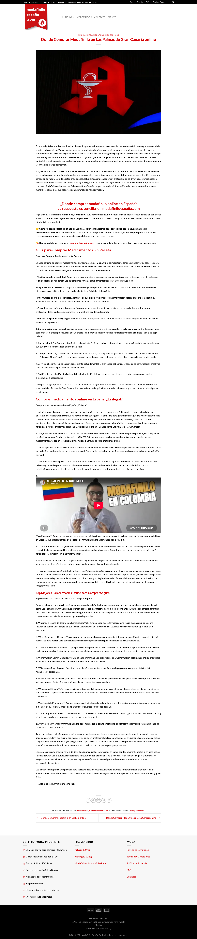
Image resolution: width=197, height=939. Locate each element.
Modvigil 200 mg (83, 856)
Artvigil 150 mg (82, 849)
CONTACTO (99, 17)
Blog (131, 2)
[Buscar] (62, 17)
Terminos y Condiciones (138, 856)
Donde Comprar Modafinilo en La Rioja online (63, 817)
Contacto (131, 876)
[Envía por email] (98, 800)
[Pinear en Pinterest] (103, 800)
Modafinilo (99, 35)
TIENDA (68, 17)
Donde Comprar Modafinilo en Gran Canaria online (131, 817)
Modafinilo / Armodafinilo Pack (90, 863)
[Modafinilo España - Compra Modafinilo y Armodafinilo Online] (39, 17)
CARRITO (111, 17)
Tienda (140, 2)
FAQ (148, 2)
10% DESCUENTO (84, 17)
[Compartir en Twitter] (93, 800)
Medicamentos (85, 35)
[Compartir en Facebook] (88, 800)
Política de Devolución (138, 849)
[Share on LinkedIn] (109, 800)
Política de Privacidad (137, 863)
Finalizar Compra (160, 2)
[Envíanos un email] (173, 2)
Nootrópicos (112, 35)
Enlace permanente (136, 810)
